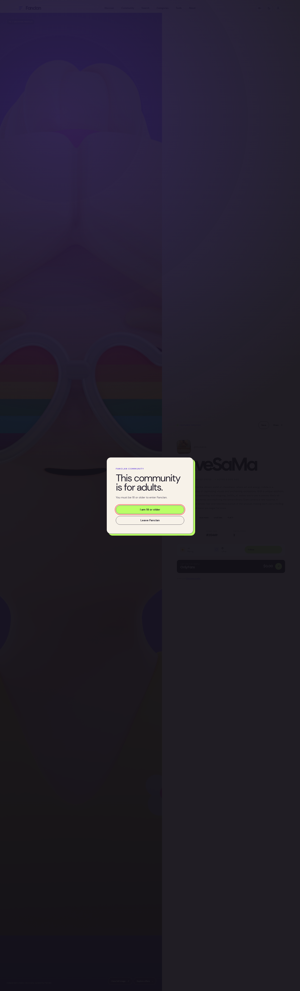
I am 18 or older (150, 509)
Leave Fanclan (150, 520)
